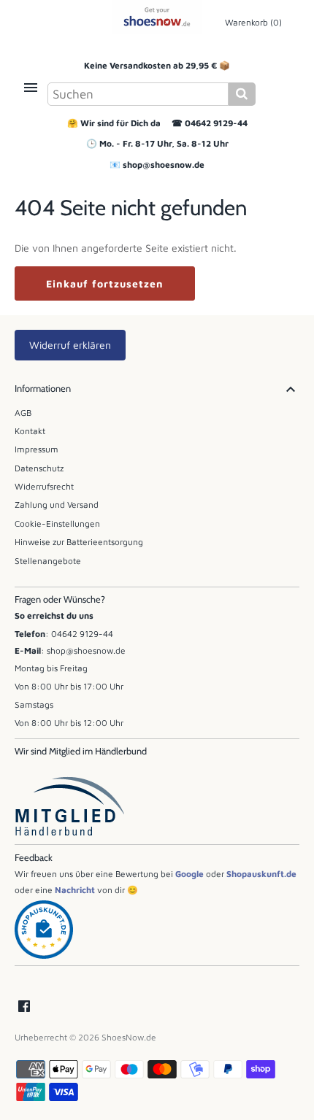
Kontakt (30, 431)
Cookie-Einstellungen (57, 523)
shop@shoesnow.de (163, 164)
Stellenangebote (48, 560)
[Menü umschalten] (31, 88)
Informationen (43, 388)
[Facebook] (24, 1006)
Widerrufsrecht (44, 486)
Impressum (36, 449)
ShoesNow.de (129, 1037)
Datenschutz (39, 468)
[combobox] (138, 94)
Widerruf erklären (70, 345)
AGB (23, 412)
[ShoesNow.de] (157, 17)
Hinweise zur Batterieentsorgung (79, 542)
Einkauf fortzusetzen (105, 283)
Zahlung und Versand (57, 504)
